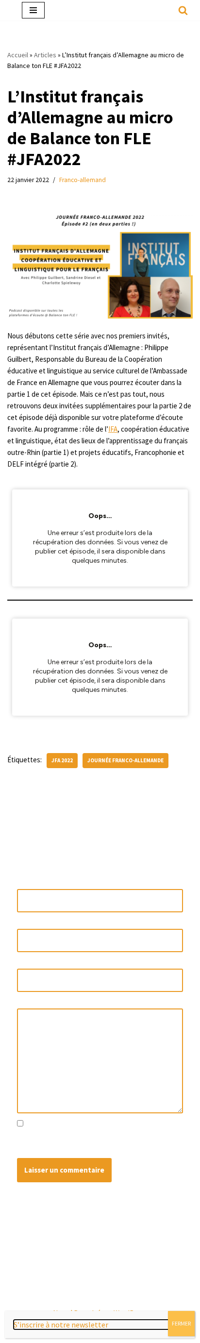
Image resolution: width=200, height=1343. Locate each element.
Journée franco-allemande (125, 760)
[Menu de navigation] (33, 10)
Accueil (17, 54)
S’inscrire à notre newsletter (61, 1324)
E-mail (28, 922)
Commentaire (39, 1002)
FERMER (181, 1323)
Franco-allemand (82, 180)
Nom (26, 883)
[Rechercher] (183, 10)
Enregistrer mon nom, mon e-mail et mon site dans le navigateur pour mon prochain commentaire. (96, 1141)
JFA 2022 (62, 760)
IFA (112, 429)
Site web (30, 962)
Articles (45, 54)
